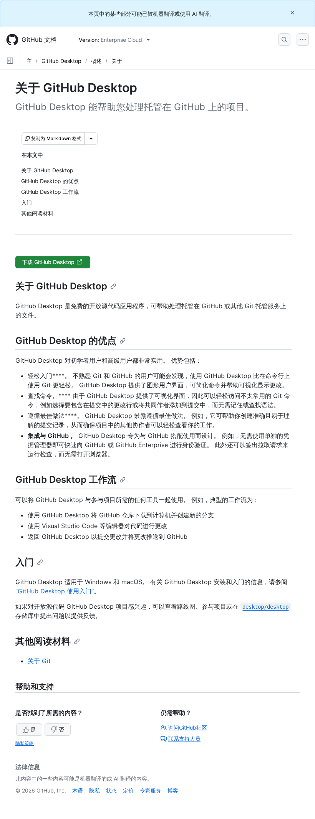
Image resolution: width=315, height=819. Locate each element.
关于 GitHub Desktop (61, 286)
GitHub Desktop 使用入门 (54, 591)
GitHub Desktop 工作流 (65, 479)
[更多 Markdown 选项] (91, 138)
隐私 (94, 790)
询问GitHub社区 (187, 727)
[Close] (293, 12)
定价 (128, 790)
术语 (77, 790)
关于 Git (39, 661)
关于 (116, 61)
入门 (24, 562)
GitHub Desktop (61, 61)
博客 (172, 790)
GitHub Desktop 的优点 (65, 340)
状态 (111, 790)
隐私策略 (24, 743)
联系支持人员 (184, 738)
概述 (96, 61)
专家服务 (150, 790)
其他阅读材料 (43, 641)
